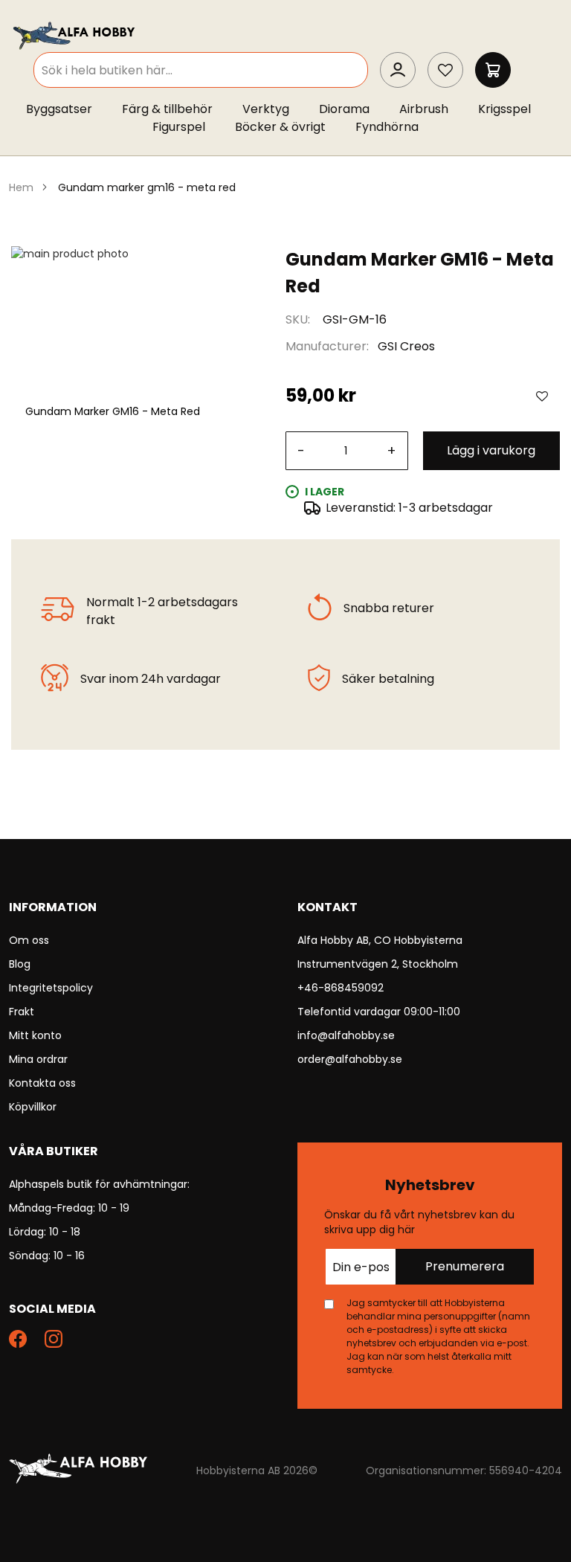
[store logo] (75, 34)
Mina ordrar (38, 1059)
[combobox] (200, 70)
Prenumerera (464, 1266)
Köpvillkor (33, 1106)
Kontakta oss (42, 1083)
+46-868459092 (340, 987)
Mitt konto (35, 1035)
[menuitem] (66, 109)
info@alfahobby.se (346, 1035)
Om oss (29, 940)
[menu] (285, 121)
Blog (19, 964)
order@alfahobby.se (349, 1059)
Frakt (21, 1011)
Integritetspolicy (51, 987)
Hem (21, 187)
